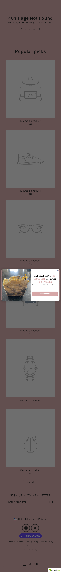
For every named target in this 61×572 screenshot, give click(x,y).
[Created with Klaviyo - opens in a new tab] (30, 302)
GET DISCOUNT (45, 294)
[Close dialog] (58, 270)
